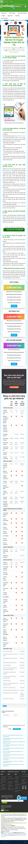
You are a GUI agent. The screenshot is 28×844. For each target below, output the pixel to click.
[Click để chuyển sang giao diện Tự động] (3, 842)
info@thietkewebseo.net (8, 832)
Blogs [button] (11, 1)
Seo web (3, 15)
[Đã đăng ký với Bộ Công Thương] (22, 798)
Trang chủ (3, 13)
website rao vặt (9, 170)
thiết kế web (3, 835)
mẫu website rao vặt (19, 216)
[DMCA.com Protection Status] (5, 810)
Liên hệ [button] (11, 4)
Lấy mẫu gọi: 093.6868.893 (15, 229)
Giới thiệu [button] (6, 1)
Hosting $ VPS (4, 18)
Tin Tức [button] (2, 4)
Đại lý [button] (7, 4)
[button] (14, 387)
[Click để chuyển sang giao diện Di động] (8, 842)
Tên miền (17, 15)
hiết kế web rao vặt (21, 89)
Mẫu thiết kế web (22, 13)
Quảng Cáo (10, 15)
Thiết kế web (12, 13)
